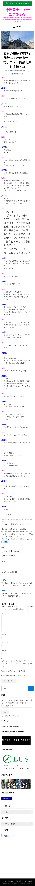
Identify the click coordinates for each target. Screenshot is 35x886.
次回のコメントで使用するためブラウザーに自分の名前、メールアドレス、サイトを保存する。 (17, 663)
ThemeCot (15, 883)
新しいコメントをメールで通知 (14, 671)
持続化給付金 (13, 572)
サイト (3, 650)
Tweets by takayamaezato (10, 726)
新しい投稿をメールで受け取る (14, 675)
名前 (4, 634)
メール (4, 642)
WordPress (29, 883)
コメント (5, 614)
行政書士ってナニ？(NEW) (17, 12)
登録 (5, 712)
